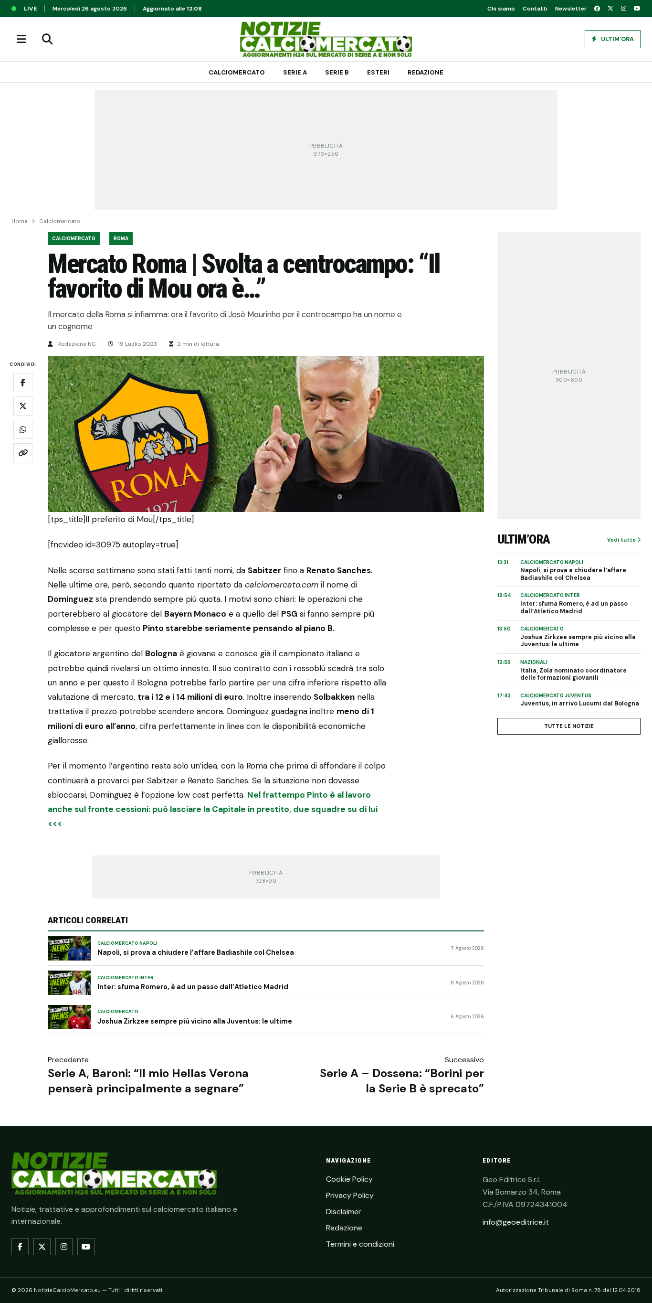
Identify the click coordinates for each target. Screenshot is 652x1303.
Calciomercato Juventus (555, 696)
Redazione (425, 72)
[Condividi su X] (22, 406)
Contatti (535, 8)
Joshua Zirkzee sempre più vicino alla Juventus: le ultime (194, 1021)
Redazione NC (76, 344)
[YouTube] (637, 8)
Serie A (295, 72)
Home (19, 221)
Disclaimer (343, 1212)
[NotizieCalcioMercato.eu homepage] (326, 39)
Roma (121, 238)
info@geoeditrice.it (516, 1222)
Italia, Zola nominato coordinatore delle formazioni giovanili (573, 674)
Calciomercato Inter (125, 978)
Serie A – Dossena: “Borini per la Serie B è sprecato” (402, 1080)
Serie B (337, 72)
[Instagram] (623, 8)
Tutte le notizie (569, 726)
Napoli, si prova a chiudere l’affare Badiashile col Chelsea (195, 952)
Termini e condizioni (360, 1244)
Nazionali (533, 662)
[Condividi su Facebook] (22, 383)
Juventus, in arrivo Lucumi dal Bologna (579, 703)
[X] (610, 8)
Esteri (378, 72)
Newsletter (571, 8)
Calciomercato (237, 72)
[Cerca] (47, 39)
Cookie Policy (349, 1179)
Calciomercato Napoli (127, 943)
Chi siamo (501, 8)
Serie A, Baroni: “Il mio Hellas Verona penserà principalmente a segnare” (148, 1080)
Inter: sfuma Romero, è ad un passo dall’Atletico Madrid (192, 987)
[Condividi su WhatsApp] (22, 429)
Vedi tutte (622, 539)
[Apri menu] (21, 39)
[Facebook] (597, 8)
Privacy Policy (350, 1195)
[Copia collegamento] (22, 453)
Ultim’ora (616, 39)
